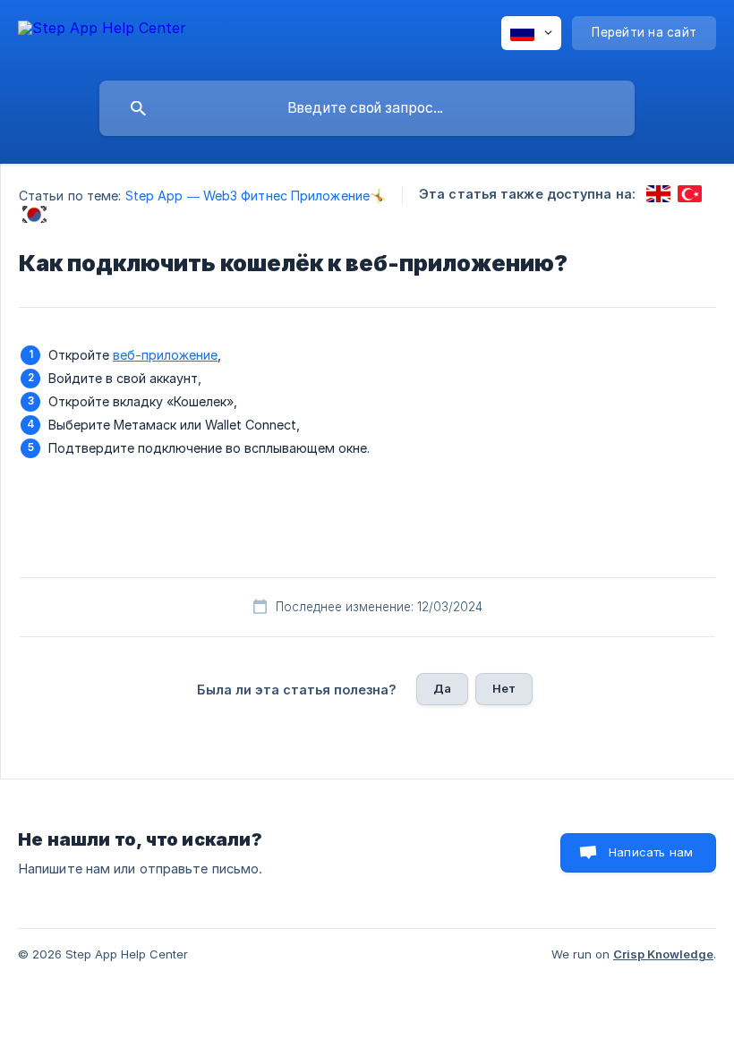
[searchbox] (367, 108)
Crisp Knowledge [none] (663, 954)
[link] (658, 193)
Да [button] (442, 688)
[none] (102, 36)
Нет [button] (504, 688)
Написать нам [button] (651, 852)
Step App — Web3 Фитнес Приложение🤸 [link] (255, 195)
